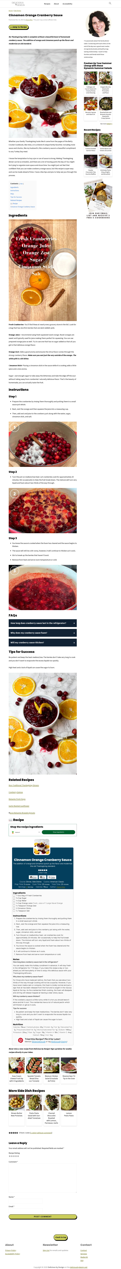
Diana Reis (61, 887)
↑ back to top (60, 1237)
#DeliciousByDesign (59, 1042)
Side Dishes (17, 11)
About (56, 4)
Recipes (47, 4)
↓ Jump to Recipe (18, 27)
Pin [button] (43, 877)
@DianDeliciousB (38, 1042)
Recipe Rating (14, 1153)
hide (21, 184)
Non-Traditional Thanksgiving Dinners (24, 785)
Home (11, 11)
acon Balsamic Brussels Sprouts (22, 813)
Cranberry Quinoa (16, 792)
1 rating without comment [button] (41, 1133)
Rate (53, 877)
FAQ (81, 1260)
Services (83, 1254)
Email (11, 1206)
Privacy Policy (10, 1250)
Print (34, 877)
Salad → (109, 124)
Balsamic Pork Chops (17, 799)
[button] (39, 870)
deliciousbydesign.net (78, 1267)
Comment (13, 1162)
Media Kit (84, 1257)
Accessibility (67, 4)
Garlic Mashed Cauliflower (19, 806)
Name (12, 1197)
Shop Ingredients (58, 832)
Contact (83, 1250)
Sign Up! (46, 1250)
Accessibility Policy (12, 1254)
